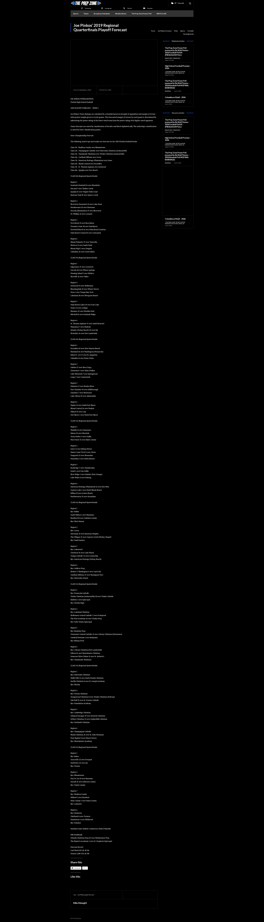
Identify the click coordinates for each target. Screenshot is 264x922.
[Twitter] (124, 8)
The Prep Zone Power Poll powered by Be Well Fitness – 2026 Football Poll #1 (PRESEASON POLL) (177, 51)
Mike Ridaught (80, 903)
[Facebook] (82, 8)
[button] (190, 3)
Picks (176, 31)
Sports (182, 31)
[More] (146, 90)
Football (190, 31)
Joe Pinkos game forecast (86, 895)
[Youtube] (144, 8)
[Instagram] (102, 8)
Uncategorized (188, 34)
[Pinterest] (137, 90)
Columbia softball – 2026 (175, 97)
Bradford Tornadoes (172, 58)
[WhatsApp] (142, 90)
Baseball (168, 91)
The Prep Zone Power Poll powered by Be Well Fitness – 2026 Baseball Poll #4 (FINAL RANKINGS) (177, 84)
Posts (153, 31)
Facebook (88, 8)
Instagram (108, 8)
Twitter (129, 8)
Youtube (150, 8)
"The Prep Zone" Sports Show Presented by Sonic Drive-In (175, 72)
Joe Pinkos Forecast (165, 31)
